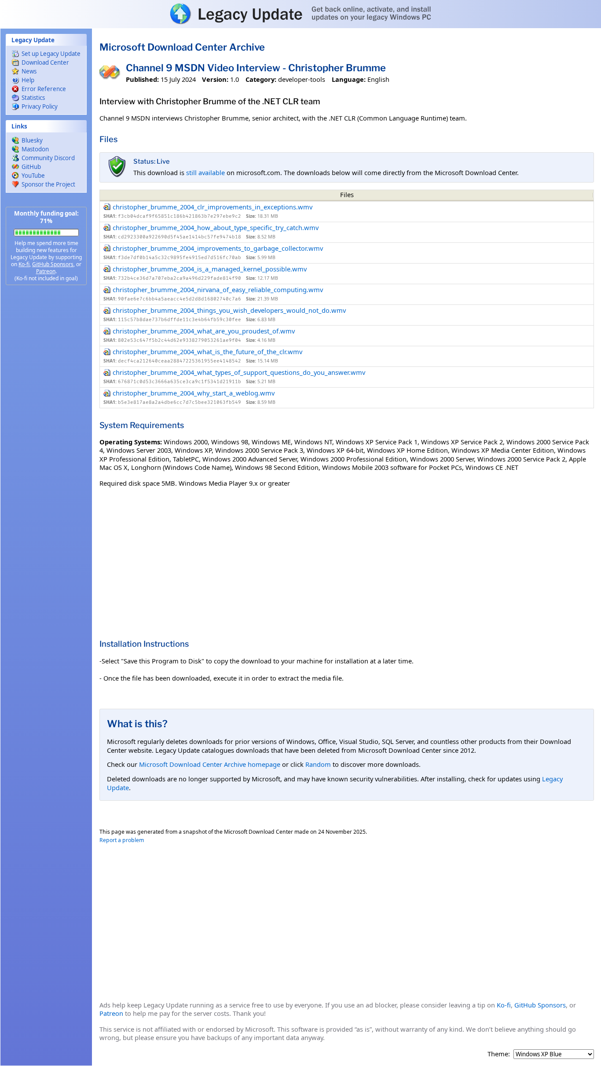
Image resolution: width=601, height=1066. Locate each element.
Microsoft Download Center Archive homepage (209, 764)
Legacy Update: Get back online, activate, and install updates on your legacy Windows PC (300, 13)
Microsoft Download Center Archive (182, 47)
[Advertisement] (46, 431)
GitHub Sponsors (52, 264)
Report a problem (121, 840)
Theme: (498, 1054)
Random (318, 764)
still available (205, 172)
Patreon (45, 271)
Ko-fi (23, 264)
